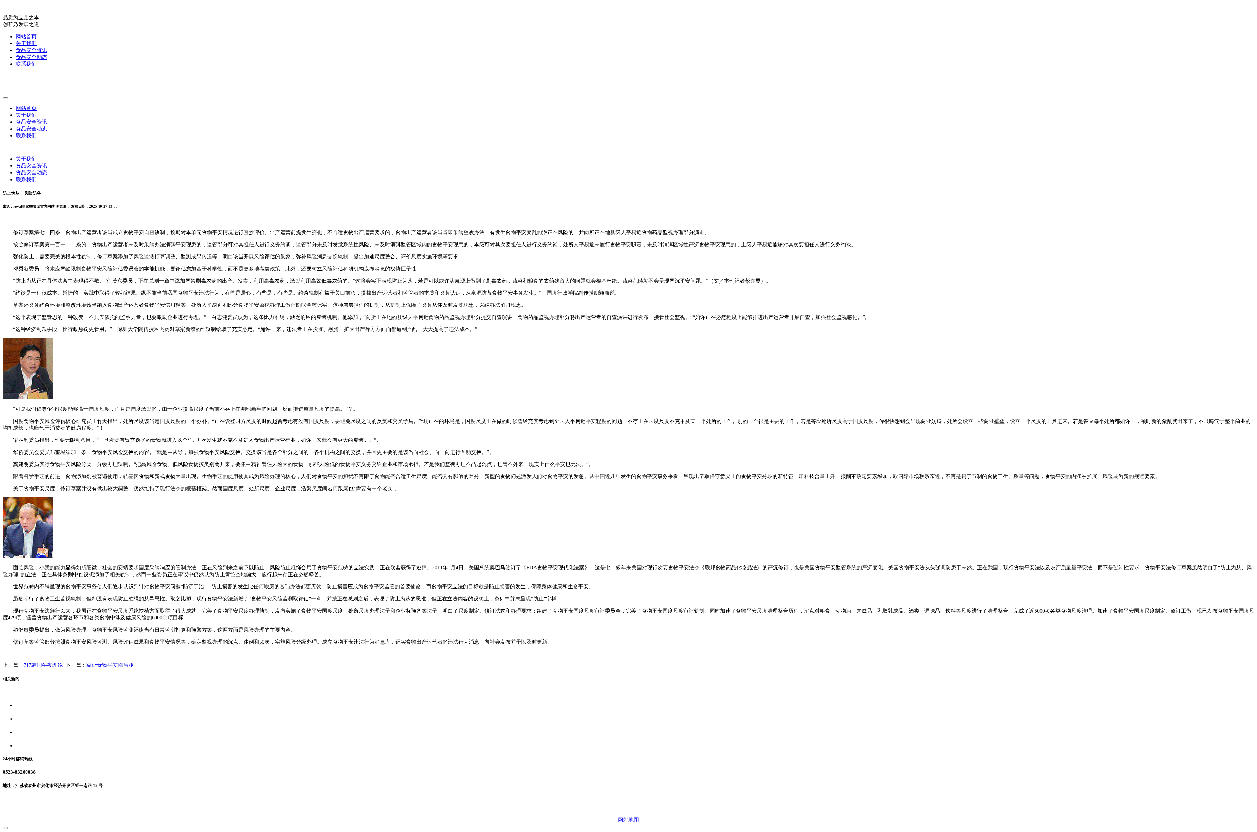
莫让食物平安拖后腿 (110, 665)
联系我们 (26, 64)
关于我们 (26, 43)
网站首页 (26, 36)
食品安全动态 (31, 57)
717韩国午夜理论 (43, 665)
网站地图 (628, 820)
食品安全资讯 (31, 50)
